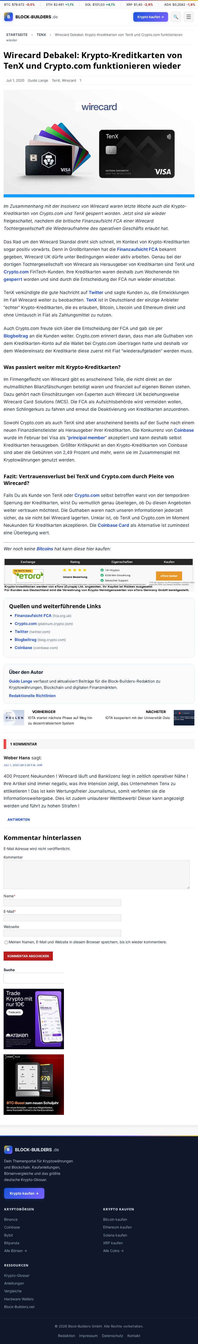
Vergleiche (13, 1291)
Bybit (8, 1235)
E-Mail (9, 911)
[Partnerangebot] (99, 575)
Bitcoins (45, 548)
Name (9, 896)
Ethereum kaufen (117, 1227)
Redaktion (66, 1335)
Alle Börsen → (15, 1250)
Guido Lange (38, 80)
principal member (86, 437)
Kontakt (133, 1335)
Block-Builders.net (19, 1306)
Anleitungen (14, 1283)
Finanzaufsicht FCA (137, 249)
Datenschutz (112, 1335)
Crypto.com (16, 271)
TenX (56, 80)
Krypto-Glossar (16, 1275)
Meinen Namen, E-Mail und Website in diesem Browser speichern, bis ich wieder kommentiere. (88, 942)
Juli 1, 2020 (15, 80)
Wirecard (69, 80)
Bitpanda (11, 1243)
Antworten (18, 819)
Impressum (88, 1335)
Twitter (96, 292)
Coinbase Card (113, 525)
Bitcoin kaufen (115, 1219)
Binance (11, 1219)
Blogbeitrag (16, 335)
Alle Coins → (113, 1250)
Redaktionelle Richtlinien (32, 695)
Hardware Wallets (19, 1299)
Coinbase (184, 430)
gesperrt (13, 279)
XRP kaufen (113, 1243)
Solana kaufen (115, 1235)
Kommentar (13, 857)
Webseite (11, 926)
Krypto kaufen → (24, 1193)
